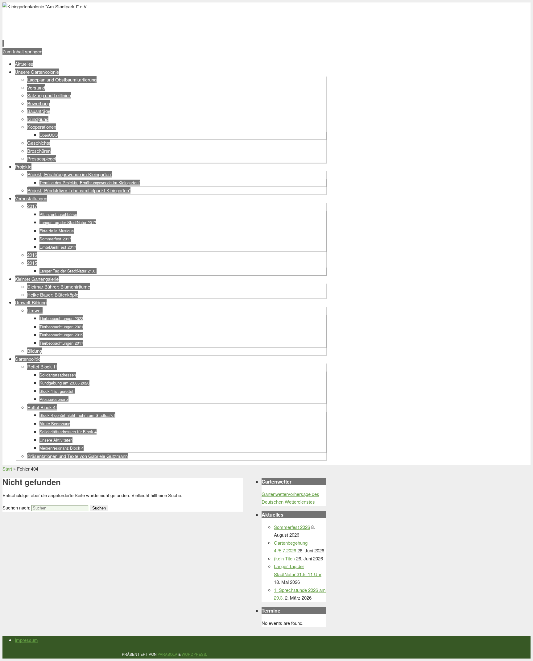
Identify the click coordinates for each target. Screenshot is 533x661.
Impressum (26, 640)
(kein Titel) (284, 558)
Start (7, 468)
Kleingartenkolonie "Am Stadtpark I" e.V (109, 20)
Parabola (167, 654)
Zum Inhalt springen (22, 51)
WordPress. (194, 654)
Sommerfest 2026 (292, 527)
